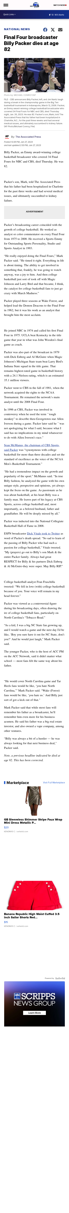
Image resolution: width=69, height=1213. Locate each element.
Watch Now (59, 5)
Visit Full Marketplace (54, 783)
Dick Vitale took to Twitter (43, 533)
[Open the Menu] (6, 5)
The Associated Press (28, 136)
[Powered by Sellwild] (60, 978)
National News (17, 29)
